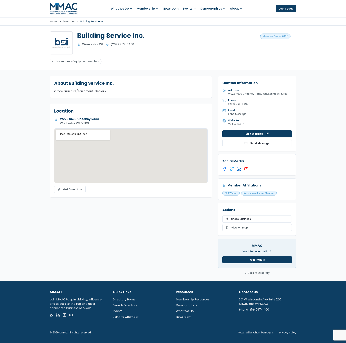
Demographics (211, 8)
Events (187, 8)
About (234, 8)
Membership (146, 8)
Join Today (286, 8)
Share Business (241, 219)
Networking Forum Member (258, 193)
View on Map (239, 227)
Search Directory (125, 305)
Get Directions (73, 189)
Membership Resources (192, 299)
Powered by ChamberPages (255, 332)
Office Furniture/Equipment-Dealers (75, 61)
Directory (69, 21)
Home (53, 21)
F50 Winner (231, 193)
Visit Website (236, 124)
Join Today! (257, 259)
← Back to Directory (257, 273)
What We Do (120, 8)
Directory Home (124, 299)
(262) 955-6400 (122, 44)
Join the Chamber (126, 317)
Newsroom (171, 8)
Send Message (260, 143)
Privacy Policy (287, 332)
